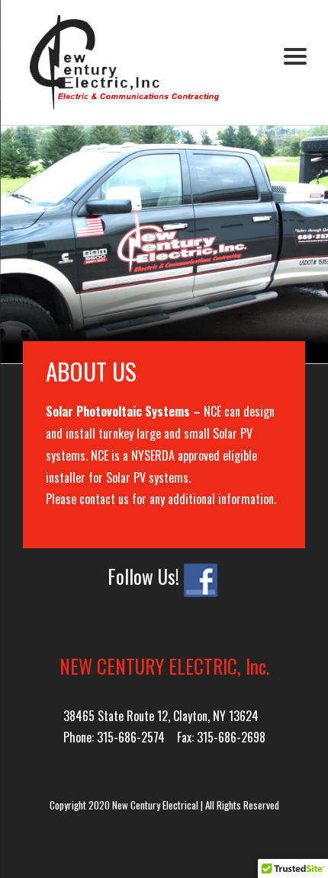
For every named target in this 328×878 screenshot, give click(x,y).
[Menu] (294, 55)
